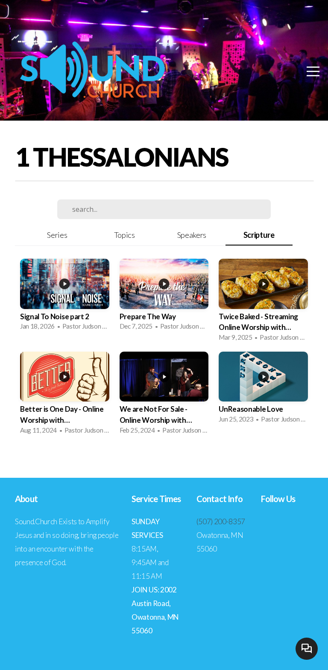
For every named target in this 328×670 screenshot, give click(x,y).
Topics (124, 235)
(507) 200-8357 (221, 521)
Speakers (191, 235)
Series (57, 235)
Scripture (259, 235)
